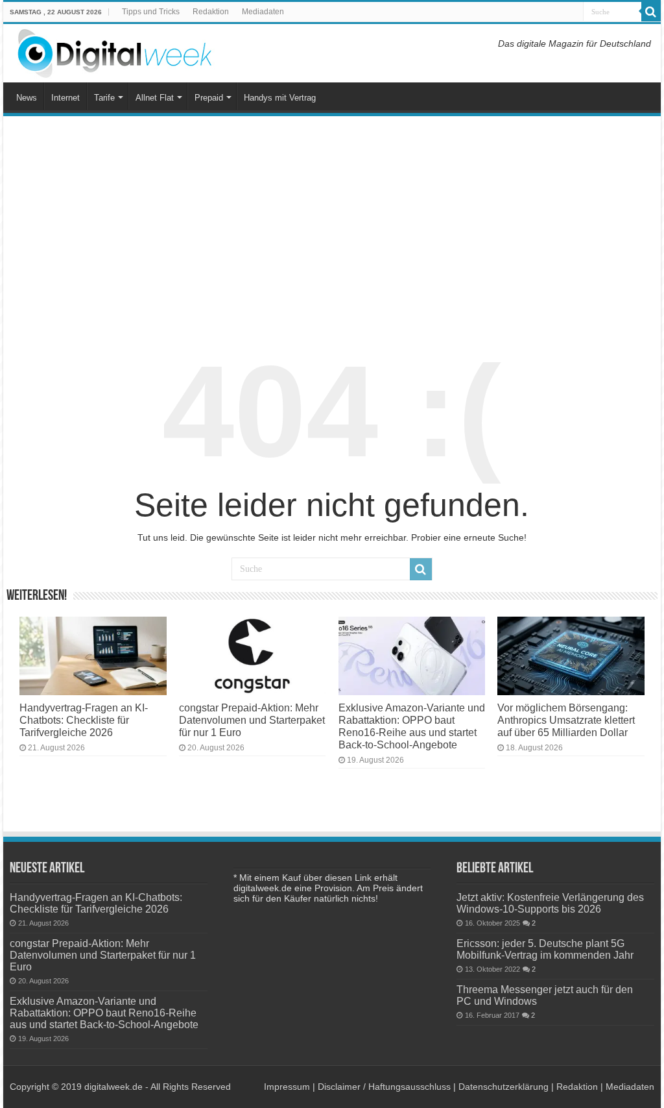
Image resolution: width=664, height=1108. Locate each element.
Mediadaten (263, 11)
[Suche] (651, 11)
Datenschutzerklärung (503, 1086)
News (26, 98)
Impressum (287, 1086)
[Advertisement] (332, 223)
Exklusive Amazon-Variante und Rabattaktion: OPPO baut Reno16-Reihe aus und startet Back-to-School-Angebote (411, 726)
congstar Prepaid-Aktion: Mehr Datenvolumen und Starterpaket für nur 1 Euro (252, 720)
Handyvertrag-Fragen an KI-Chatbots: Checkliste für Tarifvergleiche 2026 (83, 720)
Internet (65, 98)
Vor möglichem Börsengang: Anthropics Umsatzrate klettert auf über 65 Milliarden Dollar (566, 720)
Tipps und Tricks (151, 11)
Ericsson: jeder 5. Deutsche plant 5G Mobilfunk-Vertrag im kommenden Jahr (545, 949)
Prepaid (209, 98)
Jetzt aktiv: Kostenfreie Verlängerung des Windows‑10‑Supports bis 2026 (550, 903)
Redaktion (211, 11)
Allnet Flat (155, 98)
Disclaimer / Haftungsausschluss (384, 1086)
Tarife (104, 98)
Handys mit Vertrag (280, 98)
